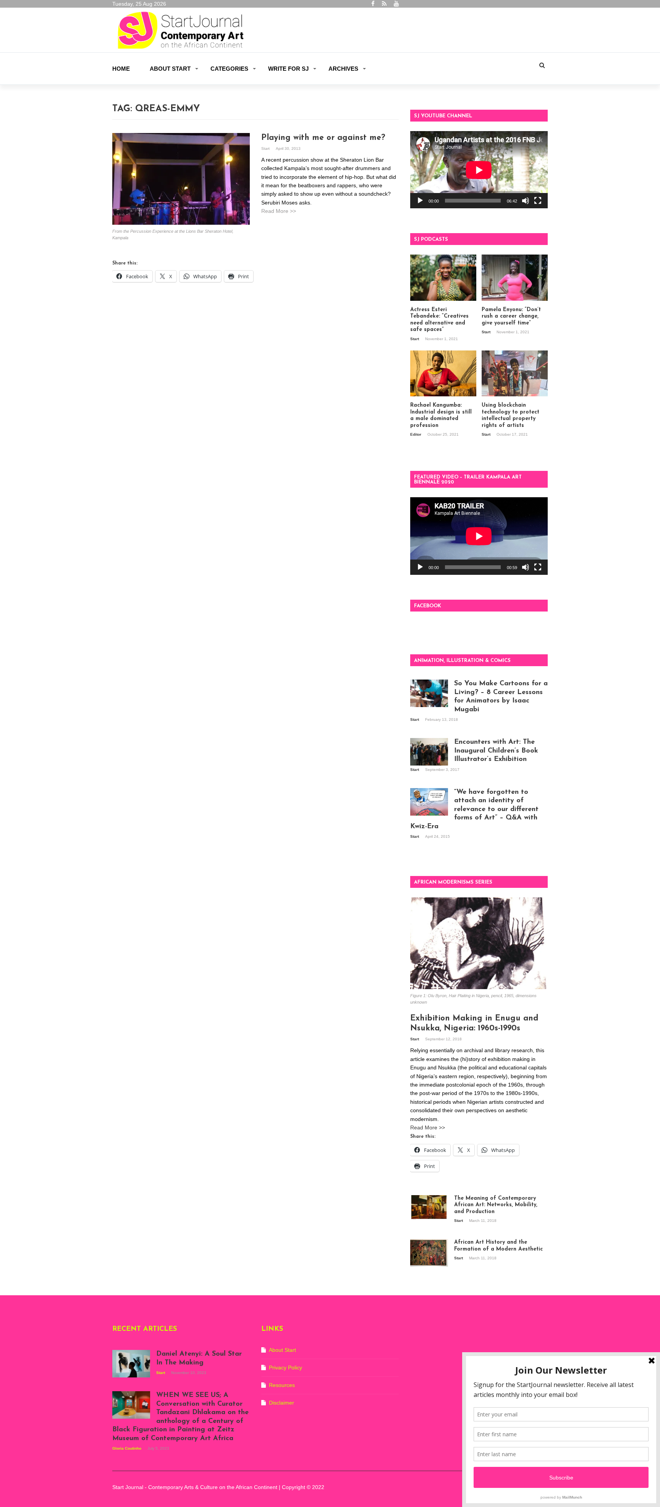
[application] (479, 170)
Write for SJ (288, 68)
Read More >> (278, 211)
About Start (170, 68)
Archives (343, 68)
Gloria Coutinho (127, 1448)
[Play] (420, 200)
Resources (282, 1385)
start (266, 148)
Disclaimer (281, 1403)
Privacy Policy (285, 1367)
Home (121, 68)
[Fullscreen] (538, 200)
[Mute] (525, 200)
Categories (229, 68)
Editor (416, 434)
